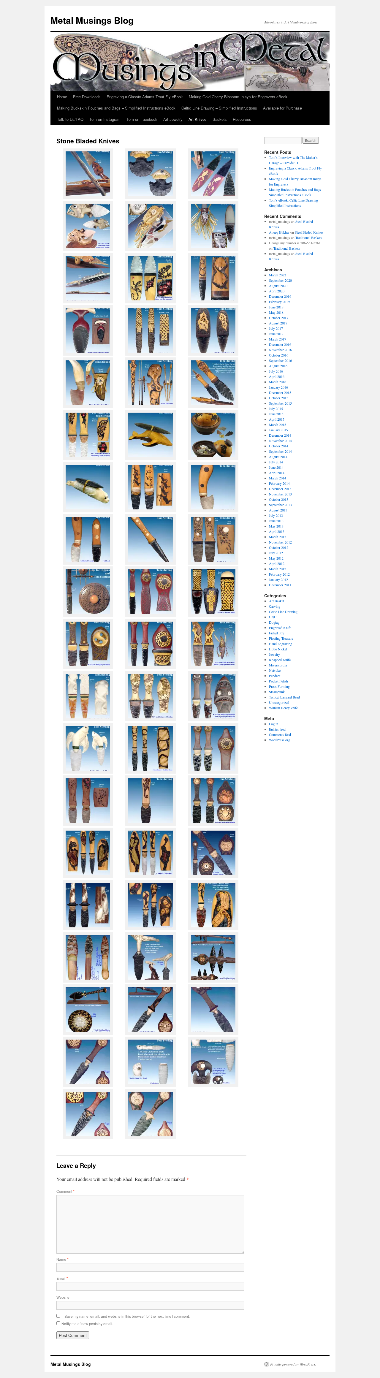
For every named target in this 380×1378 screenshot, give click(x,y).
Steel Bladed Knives (309, 232)
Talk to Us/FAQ (70, 119)
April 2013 (276, 531)
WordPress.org (279, 739)
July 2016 (276, 371)
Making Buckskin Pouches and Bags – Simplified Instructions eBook (116, 108)
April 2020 (276, 291)
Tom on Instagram (105, 119)
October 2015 (278, 397)
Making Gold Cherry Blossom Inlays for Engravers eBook (238, 96)
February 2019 (279, 301)
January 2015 (278, 429)
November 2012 (280, 542)
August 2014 (278, 456)
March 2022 (277, 275)
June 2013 (276, 520)
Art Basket (276, 600)
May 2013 (276, 526)
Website (62, 1297)
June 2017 (276, 333)
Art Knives (198, 119)
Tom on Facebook (141, 119)
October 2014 (278, 446)
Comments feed (280, 734)
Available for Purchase (282, 108)
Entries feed (277, 729)
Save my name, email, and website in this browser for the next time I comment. (127, 1316)
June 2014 (276, 467)
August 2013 (278, 510)
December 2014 (280, 435)
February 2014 (279, 483)
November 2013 (280, 494)
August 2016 (278, 365)
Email (62, 1278)
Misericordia (278, 665)
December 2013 (280, 488)
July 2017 (276, 328)
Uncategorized (279, 702)
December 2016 (280, 344)
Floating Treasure (281, 638)
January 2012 (278, 579)
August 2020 (278, 285)
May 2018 (276, 312)
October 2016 (278, 355)
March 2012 (277, 568)
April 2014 (276, 472)
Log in (273, 723)
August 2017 (278, 323)
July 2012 (276, 552)
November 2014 (280, 440)
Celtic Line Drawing (283, 611)
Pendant (274, 675)
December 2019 (280, 296)
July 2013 (276, 515)
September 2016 (280, 360)
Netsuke (275, 670)
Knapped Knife (280, 659)
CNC (272, 616)
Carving (274, 606)
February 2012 (279, 574)
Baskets (220, 119)
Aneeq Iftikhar (279, 232)
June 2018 (276, 307)
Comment (65, 1191)
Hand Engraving (280, 643)
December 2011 (280, 584)
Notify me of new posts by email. (87, 1323)
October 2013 (278, 499)
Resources (242, 119)
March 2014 (277, 478)
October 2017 (278, 317)
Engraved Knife (280, 627)
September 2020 (280, 280)
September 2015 (280, 403)
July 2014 (276, 462)
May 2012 (276, 558)
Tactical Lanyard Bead (284, 697)
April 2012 (276, 563)
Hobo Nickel (278, 649)
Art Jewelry (173, 119)
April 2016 (276, 376)
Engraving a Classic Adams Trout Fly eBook (145, 96)
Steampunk (277, 691)
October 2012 (278, 547)
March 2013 (277, 536)
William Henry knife (283, 707)
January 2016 (278, 387)
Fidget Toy (276, 633)
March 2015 (277, 424)
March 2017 (277, 339)
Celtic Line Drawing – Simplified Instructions (219, 108)
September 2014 (280, 451)
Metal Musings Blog (92, 20)
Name (62, 1259)
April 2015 (276, 419)
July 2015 (276, 408)
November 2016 (280, 349)
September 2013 (280, 504)
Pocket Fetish (278, 681)
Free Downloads (87, 96)
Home (62, 96)
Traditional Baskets (308, 237)
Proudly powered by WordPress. (293, 1364)
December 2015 (280, 392)
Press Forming (279, 686)
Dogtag (274, 622)
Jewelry (274, 654)
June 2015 (276, 413)
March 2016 (277, 381)
